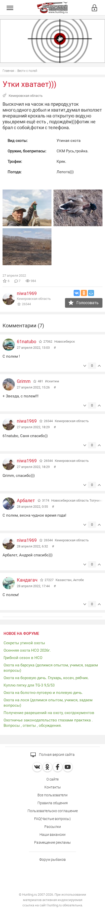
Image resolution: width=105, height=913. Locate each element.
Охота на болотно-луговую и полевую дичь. (43, 692)
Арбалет (26, 500)
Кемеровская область (26, 96)
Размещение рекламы (52, 842)
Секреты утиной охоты (24, 643)
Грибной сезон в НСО (23, 657)
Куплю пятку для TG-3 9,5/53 (29, 685)
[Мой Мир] (91, 293)
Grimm (24, 381)
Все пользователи (52, 795)
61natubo (26, 341)
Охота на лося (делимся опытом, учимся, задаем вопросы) (48, 703)
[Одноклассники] (84, 293)
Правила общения (52, 803)
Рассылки (52, 827)
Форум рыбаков (52, 859)
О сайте (52, 779)
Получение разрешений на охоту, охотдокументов (49, 712)
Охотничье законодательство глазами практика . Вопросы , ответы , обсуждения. (48, 723)
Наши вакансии (52, 835)
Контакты (52, 787)
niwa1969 (27, 293)
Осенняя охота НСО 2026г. (27, 650)
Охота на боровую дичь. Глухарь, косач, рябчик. (46, 678)
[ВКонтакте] (77, 293)
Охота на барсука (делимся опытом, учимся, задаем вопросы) (51, 668)
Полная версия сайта (56, 755)
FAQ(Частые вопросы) (52, 819)
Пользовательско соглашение (53, 811)
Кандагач (27, 580)
